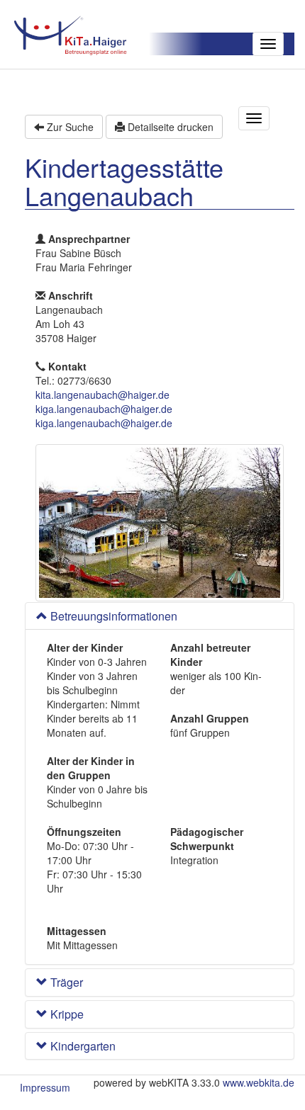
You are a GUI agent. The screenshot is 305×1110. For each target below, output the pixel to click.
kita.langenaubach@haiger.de (102, 394)
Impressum (45, 1087)
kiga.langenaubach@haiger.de (103, 409)
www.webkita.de (258, 1082)
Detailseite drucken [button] (169, 127)
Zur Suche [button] (69, 127)
